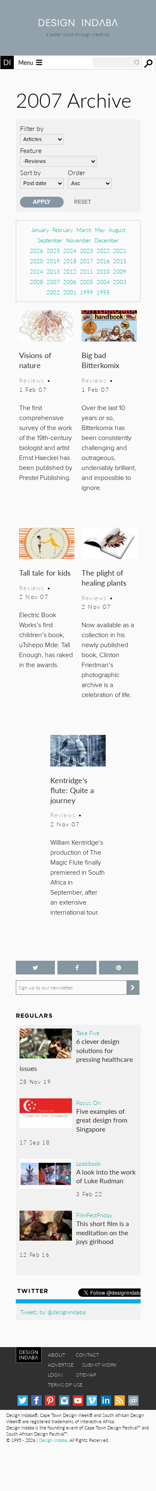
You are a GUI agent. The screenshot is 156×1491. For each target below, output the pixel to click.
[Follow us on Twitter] (35, 967)
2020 (36, 261)
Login (55, 1374)
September (50, 240)
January (40, 230)
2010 (103, 271)
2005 (86, 282)
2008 (36, 282)
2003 (119, 282)
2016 (103, 261)
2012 (70, 271)
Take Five (87, 1033)
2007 (53, 282)
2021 (119, 251)
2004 (103, 282)
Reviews (32, 380)
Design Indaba (53, 1440)
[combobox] (116, 62)
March (84, 230)
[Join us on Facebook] (77, 967)
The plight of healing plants (104, 577)
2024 (70, 251)
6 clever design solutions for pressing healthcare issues (76, 1054)
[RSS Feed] (119, 1400)
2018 (70, 261)
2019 (53, 261)
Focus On (88, 1102)
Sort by (30, 172)
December (106, 240)
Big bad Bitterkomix (100, 360)
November (78, 240)
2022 (103, 251)
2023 (86, 251)
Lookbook (88, 1163)
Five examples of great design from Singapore (101, 1120)
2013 (53, 271)
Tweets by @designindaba (53, 1312)
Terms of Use (65, 1384)
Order (76, 172)
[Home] (78, 23)
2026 (36, 251)
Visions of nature (35, 360)
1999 (86, 292)
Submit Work (99, 1364)
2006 (70, 282)
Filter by (32, 128)
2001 (70, 292)
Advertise (61, 1364)
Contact (87, 1354)
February (62, 230)
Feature (31, 150)
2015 (119, 261)
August (117, 230)
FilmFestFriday (94, 1215)
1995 (103, 292)
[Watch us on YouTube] (78, 1400)
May (100, 230)
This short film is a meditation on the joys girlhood (102, 1232)
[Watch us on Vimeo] (92, 1400)
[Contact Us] (133, 1400)
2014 (36, 271)
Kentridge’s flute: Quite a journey (72, 790)
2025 (53, 251)
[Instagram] (64, 1400)
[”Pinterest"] (118, 967)
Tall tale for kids (45, 572)
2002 (53, 292)
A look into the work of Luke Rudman (106, 1176)
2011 (86, 271)
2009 (119, 271)
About (56, 1354)
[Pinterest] (50, 1400)
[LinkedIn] (106, 1400)
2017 (86, 261)
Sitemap (86, 1374)
